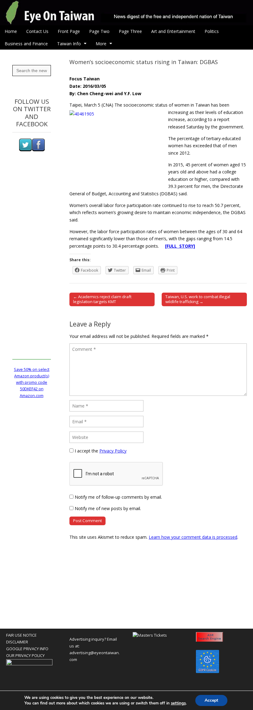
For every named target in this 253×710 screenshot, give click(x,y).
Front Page (69, 31)
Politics (212, 31)
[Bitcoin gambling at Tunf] (29, 664)
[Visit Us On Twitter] (25, 149)
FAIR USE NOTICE (21, 635)
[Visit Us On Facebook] (38, 149)
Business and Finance (26, 44)
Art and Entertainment (173, 31)
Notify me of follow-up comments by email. (118, 497)
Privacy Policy (112, 451)
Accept (211, 700)
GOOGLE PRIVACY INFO (27, 648)
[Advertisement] (31, 267)
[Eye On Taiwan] (126, 12)
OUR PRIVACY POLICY (25, 655)
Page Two (99, 31)
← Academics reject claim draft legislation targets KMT (102, 299)
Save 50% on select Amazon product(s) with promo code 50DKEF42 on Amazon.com (31, 382)
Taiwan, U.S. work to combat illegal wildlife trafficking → (197, 299)
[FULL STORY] (180, 246)
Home (11, 31)
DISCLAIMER (17, 642)
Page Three (130, 31)
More (101, 44)
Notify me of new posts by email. (108, 508)
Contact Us (37, 31)
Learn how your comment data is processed (193, 537)
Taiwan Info (69, 44)
